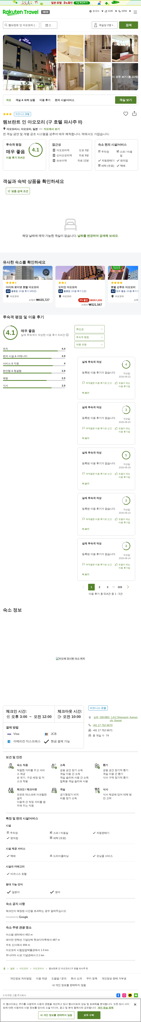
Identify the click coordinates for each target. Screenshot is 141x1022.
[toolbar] (65, 25)
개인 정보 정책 (105, 1007)
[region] (70, 1010)
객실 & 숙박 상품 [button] (25, 100)
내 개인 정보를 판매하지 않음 (69, 985)
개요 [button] (8, 100)
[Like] (125, 113)
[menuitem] (97, 11)
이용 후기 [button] (44, 100)
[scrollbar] (70, 286)
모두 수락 (89, 1015)
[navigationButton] (83, 587)
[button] (20, 11)
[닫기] (135, 1004)
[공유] (134, 113)
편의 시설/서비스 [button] (64, 100)
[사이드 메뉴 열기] (135, 12)
